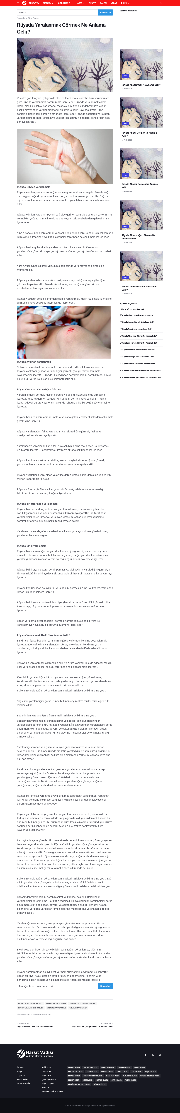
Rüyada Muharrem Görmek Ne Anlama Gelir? (139, 336)
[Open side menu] (18, 3)
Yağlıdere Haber (130, 1076)
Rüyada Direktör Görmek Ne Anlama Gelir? (138, 364)
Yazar (114, 3)
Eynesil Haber (107, 1072)
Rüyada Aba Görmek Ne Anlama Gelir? (141, 84)
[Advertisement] (141, 29)
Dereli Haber (139, 1067)
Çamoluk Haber (107, 1067)
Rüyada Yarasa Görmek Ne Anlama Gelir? (35, 1027)
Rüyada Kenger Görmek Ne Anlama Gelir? (137, 322)
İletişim (20, 1067)
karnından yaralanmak (56, 1004)
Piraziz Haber (74, 1076)
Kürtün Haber (102, 1080)
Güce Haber (136, 1072)
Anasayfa (34, 3)
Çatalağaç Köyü (49, 1079)
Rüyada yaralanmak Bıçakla (30, 1004)
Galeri (103, 3)
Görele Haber (122, 1072)
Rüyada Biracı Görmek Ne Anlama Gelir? (137, 315)
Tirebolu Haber (112, 1076)
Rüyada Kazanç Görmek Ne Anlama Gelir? (137, 357)
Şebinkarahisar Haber (93, 1076)
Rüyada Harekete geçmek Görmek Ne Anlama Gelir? (141, 377)
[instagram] (160, 1055)
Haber (79, 3)
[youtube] (153, 1055)
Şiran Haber (116, 1080)
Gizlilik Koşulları (24, 1083)
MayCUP (45, 1087)
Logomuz (21, 1075)
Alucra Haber (74, 1067)
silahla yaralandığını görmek (82, 1004)
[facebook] (145, 1055)
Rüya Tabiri (47, 1075)
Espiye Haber (92, 1072)
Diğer (124, 3)
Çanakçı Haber (124, 1067)
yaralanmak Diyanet (78, 1008)
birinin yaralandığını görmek (30, 1008)
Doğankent (46, 1071)
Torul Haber (130, 1080)
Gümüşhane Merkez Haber (79, 1084)
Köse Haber (87, 1080)
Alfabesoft (93, 1105)
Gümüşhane (63, 3)
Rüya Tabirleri (33, 18)
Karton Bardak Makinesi (52, 1091)
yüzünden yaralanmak (56, 1008)
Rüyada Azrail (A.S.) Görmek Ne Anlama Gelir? (92, 1027)
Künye (19, 1071)
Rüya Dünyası (48, 1083)
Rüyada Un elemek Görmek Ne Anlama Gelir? (139, 343)
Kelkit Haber (73, 1080)
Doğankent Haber (75, 1072)
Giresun (47, 3)
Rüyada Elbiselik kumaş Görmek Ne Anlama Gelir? (140, 370)
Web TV (92, 3)
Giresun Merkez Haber (149, 1076)
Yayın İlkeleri (22, 1079)
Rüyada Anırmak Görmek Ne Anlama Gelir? (138, 350)
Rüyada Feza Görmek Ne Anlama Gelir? (136, 329)
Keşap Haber (150, 1072)
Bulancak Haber (91, 1067)
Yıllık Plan (46, 1067)
